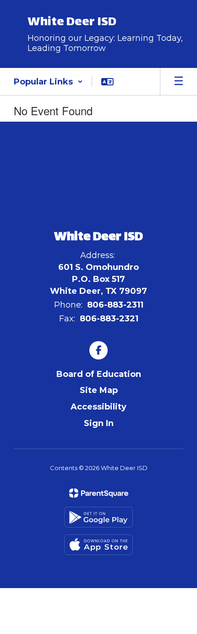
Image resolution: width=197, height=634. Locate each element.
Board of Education (98, 374)
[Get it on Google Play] (98, 517)
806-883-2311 (115, 305)
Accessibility (98, 407)
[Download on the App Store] (98, 544)
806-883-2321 (109, 319)
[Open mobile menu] (178, 81)
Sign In (99, 423)
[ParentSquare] (99, 493)
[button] (48, 81)
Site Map (99, 390)
